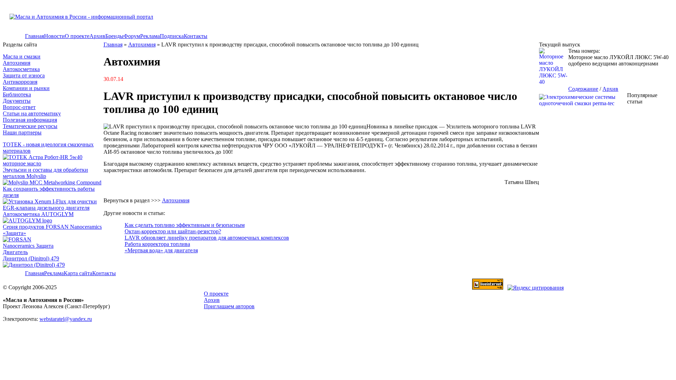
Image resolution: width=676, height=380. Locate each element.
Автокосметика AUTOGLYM (38, 214)
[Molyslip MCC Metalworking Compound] (52, 182)
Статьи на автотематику (32, 113)
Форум (132, 36)
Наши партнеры (22, 132)
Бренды (114, 36)
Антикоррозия (20, 82)
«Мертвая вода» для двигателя (161, 250)
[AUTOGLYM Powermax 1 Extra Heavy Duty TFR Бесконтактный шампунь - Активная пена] (27, 220)
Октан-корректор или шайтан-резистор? (173, 231)
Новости (54, 36)
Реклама (150, 36)
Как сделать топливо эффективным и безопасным (185, 225)
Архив (97, 36)
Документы (17, 101)
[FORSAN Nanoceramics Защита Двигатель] (53, 245)
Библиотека (17, 94)
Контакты (195, 36)
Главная (34, 36)
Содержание (583, 89)
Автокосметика (21, 69)
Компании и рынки (26, 88)
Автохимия (16, 63)
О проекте (77, 36)
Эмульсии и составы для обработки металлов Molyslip (45, 173)
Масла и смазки (21, 56)
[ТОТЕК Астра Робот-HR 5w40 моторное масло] (53, 163)
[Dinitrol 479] (35, 265)
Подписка (172, 36)
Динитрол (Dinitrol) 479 (31, 258)
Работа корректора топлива (157, 244)
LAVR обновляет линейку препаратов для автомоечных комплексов (207, 238)
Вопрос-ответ (19, 107)
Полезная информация (30, 120)
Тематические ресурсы (30, 126)
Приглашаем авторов (229, 306)
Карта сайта (78, 273)
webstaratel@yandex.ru (65, 319)
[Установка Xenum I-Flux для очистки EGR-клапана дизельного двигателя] (53, 208)
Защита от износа (24, 75)
